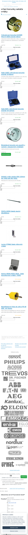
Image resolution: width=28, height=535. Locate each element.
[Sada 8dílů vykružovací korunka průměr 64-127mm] (14, 98)
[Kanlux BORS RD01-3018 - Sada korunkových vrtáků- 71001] (14, 264)
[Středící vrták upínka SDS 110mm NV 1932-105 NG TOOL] (14, 166)
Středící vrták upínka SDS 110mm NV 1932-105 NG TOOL (13, 177)
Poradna (3, 499)
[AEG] (14, 396)
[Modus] (14, 367)
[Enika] (9, 424)
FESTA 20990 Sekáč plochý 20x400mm (10, 212)
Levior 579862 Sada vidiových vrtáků (11, 245)
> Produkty (8, 4)
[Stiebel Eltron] (14, 458)
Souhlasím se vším (14, 527)
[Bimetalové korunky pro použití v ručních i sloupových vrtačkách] (14, 134)
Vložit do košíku (16, 47)
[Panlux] (15, 447)
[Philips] (15, 362)
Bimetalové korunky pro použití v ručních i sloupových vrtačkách (13, 146)
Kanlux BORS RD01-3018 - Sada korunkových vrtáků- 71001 (12, 274)
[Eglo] (23, 424)
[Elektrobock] (23, 390)
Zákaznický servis (6, 495)
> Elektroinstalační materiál (16, 4)
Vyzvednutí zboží (18, 495)
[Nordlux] (14, 441)
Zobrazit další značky (15, 470)
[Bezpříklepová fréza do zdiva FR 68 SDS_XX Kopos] (14, 296)
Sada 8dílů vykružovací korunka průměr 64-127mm (12, 110)
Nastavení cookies (14, 531)
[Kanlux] (15, 401)
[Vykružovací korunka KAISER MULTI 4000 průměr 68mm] (14, 24)
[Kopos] (14, 435)
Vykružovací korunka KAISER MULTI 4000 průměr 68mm (11, 36)
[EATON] (10, 390)
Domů (3, 4)
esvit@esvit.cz (21, 488)
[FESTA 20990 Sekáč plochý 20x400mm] (14, 200)
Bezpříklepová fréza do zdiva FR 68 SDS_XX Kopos (13, 307)
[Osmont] (15, 356)
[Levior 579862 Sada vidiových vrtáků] (14, 233)
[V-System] (21, 464)
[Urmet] (8, 464)
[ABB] (14, 384)
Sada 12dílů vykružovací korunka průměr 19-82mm (12, 73)
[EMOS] (14, 430)
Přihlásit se (23, 476)
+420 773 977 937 (14, 488)
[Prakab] (14, 452)
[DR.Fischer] (14, 379)
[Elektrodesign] (14, 413)
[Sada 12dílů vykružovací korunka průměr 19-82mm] (14, 62)
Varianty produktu (6, 154)
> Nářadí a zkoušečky (7, 5)
